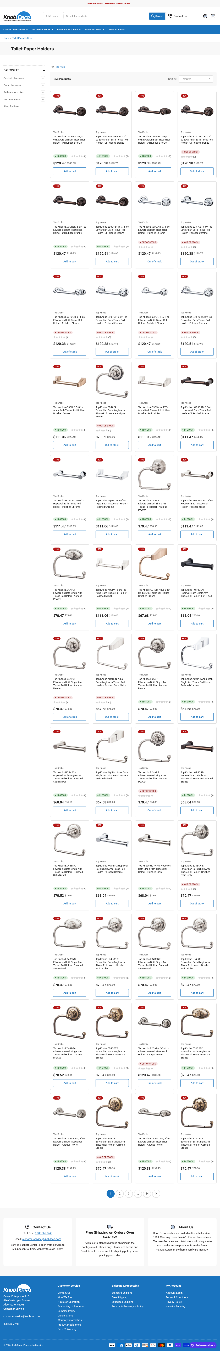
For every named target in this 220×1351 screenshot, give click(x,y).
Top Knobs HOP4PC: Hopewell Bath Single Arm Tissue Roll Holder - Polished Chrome (112, 868)
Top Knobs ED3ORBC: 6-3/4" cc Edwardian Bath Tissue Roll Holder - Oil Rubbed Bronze (154, 139)
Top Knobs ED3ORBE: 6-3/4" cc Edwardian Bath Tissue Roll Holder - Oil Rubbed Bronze (69, 229)
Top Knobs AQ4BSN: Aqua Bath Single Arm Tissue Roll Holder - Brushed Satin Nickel (111, 682)
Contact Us (180, 16)
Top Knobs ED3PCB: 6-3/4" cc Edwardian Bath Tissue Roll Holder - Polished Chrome (196, 229)
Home (6, 38)
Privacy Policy (174, 1301)
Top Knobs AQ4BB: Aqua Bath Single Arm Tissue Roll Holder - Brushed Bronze (154, 592)
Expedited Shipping (122, 1301)
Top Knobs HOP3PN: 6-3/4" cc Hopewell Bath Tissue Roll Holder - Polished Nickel (197, 503)
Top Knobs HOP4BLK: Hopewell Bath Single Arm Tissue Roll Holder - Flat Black (196, 592)
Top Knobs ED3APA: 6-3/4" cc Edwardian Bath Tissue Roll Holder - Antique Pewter (153, 1051)
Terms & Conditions (177, 1297)
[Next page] (156, 1193)
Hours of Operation (69, 1301)
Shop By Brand (116, 29)
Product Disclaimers (69, 1324)
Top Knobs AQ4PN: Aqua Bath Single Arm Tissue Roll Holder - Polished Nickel (112, 775)
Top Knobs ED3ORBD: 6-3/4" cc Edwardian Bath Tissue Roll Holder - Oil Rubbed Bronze (197, 139)
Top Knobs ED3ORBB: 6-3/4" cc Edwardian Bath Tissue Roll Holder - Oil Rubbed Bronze (112, 139)
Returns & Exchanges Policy (128, 1306)
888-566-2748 (11, 1323)
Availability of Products (71, 1306)
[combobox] (115, 16)
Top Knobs (58, 132)
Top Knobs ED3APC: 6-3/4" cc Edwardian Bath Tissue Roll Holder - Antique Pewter (153, 1141)
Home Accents (93, 29)
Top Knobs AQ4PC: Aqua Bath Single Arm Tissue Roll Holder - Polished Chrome (197, 682)
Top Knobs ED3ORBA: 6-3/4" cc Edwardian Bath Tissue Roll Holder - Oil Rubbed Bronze (69, 139)
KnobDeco (17, 1345)
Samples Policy (66, 1311)
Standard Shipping (122, 1292)
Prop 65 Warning (67, 1329)
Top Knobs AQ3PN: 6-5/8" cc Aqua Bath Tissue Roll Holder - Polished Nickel (112, 592)
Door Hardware (41, 29)
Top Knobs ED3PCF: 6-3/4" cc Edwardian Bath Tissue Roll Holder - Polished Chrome (196, 320)
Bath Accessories (67, 29)
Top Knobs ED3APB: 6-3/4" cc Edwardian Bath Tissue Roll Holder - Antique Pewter (69, 1141)
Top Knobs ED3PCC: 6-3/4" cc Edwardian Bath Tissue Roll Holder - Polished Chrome (69, 320)
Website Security (175, 1306)
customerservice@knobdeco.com (41, 1239)
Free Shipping (119, 1297)
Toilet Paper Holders (22, 38)
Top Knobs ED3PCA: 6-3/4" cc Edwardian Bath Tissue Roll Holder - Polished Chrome (153, 229)
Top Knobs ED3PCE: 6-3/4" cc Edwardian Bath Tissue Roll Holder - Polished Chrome (153, 320)
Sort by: (172, 79)
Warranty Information (70, 1320)
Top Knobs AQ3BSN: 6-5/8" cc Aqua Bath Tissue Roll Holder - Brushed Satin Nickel (154, 410)
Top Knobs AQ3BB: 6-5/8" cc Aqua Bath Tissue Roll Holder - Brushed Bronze (69, 410)
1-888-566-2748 (43, 1233)
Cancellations (65, 1315)
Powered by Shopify (33, 1345)
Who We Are (65, 1297)
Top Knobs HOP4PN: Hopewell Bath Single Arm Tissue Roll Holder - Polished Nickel (154, 868)
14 (147, 1193)
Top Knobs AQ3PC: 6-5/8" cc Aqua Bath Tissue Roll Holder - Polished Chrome (112, 503)
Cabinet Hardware (14, 29)
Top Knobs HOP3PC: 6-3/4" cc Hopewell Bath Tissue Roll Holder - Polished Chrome (69, 503)
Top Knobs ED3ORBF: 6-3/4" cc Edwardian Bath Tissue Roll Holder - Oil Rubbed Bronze (112, 229)
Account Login (174, 1292)
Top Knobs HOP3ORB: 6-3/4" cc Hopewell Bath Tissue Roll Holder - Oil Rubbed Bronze (196, 410)
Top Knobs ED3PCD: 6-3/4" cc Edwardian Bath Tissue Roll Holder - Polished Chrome (111, 320)
